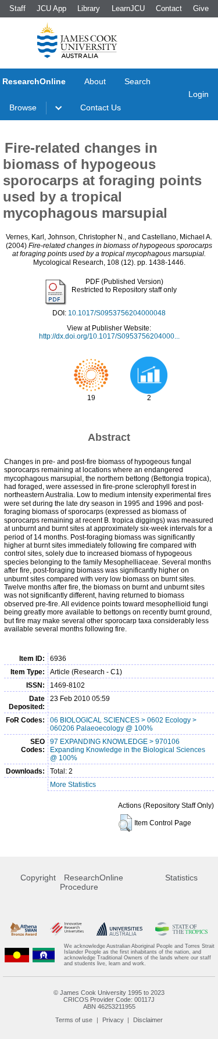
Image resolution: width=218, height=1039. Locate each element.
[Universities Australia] (119, 929)
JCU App (51, 8)
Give (201, 8)
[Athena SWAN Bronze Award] (23, 929)
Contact (169, 8)
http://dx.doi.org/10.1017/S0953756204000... (109, 336)
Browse (23, 107)
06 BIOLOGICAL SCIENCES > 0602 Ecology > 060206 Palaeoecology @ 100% (123, 724)
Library (88, 8)
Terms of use (73, 1019)
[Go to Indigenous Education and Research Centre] (17, 954)
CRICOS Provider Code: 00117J (109, 999)
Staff (17, 8)
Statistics (181, 877)
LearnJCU (128, 8)
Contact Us (100, 107)
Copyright (38, 877)
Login (198, 94)
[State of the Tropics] (181, 929)
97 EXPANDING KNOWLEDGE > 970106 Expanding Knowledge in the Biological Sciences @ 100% (127, 750)
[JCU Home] (77, 40)
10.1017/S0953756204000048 (117, 313)
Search (137, 81)
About (95, 81)
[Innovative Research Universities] (67, 929)
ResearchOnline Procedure (91, 882)
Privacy (113, 1019)
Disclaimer (148, 1019)
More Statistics (73, 785)
